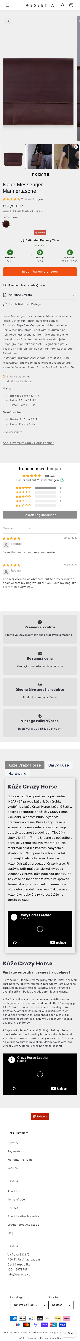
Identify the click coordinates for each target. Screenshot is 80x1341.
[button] (7, 5)
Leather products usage (23, 1224)
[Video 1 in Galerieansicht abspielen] (66, 156)
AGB (21, 1338)
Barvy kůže (58, 765)
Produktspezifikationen (18, 381)
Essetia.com (20, 1332)
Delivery (12, 1143)
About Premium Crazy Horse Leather (28, 443)
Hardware (17, 773)
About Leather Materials (23, 1216)
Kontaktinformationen (52, 1338)
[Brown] (6, 223)
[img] (11, 538)
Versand (7, 211)
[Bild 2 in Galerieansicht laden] (40, 156)
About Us (13, 1191)
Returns (12, 1167)
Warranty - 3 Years (20, 1159)
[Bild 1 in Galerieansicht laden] (13, 156)
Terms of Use (16, 1199)
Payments (13, 1151)
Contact (12, 1208)
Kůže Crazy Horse (24, 765)
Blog (10, 1232)
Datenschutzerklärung (43, 1332)
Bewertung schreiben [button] (40, 515)
